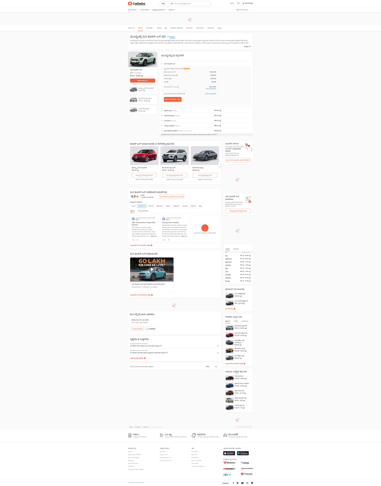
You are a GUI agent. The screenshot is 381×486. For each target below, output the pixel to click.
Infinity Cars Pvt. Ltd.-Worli (140, 320)
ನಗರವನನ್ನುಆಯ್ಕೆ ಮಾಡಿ (245, 10)
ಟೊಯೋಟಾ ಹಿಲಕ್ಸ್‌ (240, 348)
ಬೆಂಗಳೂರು (228, 265)
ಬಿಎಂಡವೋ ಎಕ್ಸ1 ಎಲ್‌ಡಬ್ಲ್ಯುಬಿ (239, 341)
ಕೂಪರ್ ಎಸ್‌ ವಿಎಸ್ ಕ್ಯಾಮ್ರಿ (205, 179)
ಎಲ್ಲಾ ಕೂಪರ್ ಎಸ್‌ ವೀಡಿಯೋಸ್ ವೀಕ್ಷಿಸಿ (140, 295)
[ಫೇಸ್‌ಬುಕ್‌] (233, 483)
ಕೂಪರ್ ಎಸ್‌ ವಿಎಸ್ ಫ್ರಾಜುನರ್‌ (174, 179)
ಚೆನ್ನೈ (226, 268)
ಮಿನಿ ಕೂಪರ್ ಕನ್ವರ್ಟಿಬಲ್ (241, 301)
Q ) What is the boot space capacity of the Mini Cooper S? (149, 353)
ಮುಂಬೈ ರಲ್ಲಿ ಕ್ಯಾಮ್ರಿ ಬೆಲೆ (205, 175)
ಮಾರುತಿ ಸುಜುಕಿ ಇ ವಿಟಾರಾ (242, 383)
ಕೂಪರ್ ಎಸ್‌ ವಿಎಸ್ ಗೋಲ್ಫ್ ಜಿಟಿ (144, 179)
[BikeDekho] (229, 462)
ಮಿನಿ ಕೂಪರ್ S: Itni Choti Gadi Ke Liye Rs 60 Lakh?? (148, 284)
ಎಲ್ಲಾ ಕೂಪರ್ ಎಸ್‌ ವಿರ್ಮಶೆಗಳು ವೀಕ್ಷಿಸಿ (140, 245)
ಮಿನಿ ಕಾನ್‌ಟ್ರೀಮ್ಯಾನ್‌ (240, 293)
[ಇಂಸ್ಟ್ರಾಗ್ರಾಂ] (247, 483)
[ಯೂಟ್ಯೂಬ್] (242, 483)
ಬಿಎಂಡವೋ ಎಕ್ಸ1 (239, 355)
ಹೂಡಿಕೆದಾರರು (131, 466)
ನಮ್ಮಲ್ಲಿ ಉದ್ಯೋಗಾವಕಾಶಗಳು (134, 454)
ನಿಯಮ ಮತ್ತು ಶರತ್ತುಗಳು (133, 457)
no (216, 366)
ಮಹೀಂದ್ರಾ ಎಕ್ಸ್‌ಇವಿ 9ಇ (241, 333)
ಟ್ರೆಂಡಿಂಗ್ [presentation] (227, 321)
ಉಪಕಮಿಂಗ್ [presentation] (244, 321)
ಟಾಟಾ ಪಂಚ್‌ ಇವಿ (239, 390)
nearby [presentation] (227, 249)
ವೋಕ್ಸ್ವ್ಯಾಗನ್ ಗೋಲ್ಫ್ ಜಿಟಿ (139, 167)
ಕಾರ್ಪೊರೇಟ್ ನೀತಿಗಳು (133, 463)
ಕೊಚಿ (226, 271)
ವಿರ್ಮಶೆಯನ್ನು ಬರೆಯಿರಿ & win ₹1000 (171, 197)
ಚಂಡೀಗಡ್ (228, 278)
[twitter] (237, 483)
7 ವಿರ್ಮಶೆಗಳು (137, 73)
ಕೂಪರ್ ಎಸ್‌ (131, 28)
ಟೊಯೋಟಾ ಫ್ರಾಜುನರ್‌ (168, 167)
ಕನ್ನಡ (231, 3)
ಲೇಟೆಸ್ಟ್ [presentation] (236, 321)
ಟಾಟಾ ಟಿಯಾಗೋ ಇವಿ (241, 398)
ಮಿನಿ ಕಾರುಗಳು (229, 309)
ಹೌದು (207, 366)
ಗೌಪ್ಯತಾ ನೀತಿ (131, 460)
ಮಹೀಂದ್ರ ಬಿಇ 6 (239, 376)
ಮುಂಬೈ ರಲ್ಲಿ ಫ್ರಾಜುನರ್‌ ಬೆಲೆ (174, 175)
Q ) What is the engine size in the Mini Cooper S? (146, 346)
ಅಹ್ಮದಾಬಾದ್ (228, 258)
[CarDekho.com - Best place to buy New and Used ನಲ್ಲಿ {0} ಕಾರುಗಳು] (136, 3)
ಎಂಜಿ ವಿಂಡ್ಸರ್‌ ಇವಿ (239, 405)
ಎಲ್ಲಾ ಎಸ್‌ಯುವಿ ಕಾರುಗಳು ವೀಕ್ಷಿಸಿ (234, 363)
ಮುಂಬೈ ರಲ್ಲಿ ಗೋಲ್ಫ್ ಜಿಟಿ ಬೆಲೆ (144, 175)
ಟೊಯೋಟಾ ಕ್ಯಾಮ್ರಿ (197, 167)
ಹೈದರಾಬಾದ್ (228, 262)
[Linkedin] (252, 483)
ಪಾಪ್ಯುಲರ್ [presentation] (236, 249)
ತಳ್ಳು (226, 255)
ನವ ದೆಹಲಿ (228, 274)
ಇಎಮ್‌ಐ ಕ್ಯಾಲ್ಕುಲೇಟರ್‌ (210, 93)
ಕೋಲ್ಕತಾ (227, 281)
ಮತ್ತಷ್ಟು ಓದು (247, 46)
